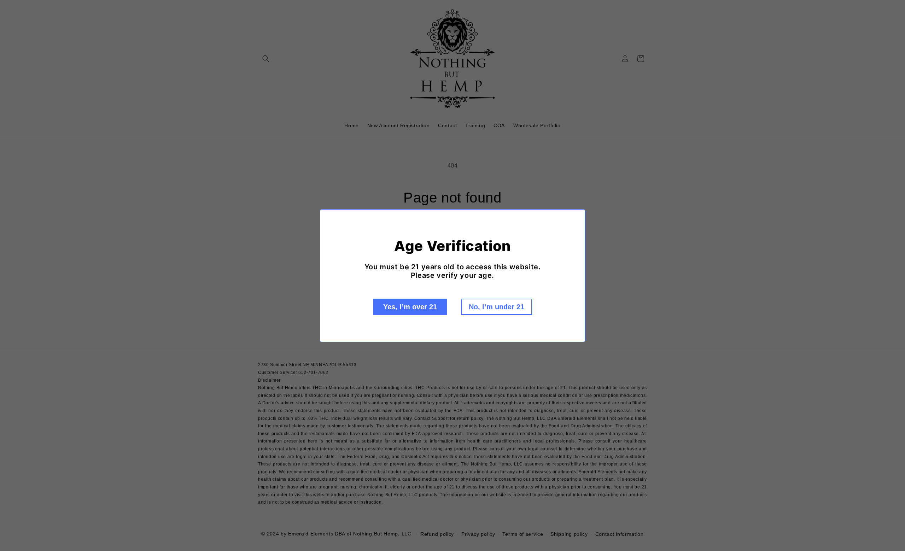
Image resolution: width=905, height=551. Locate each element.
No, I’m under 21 (496, 307)
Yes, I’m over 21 (410, 307)
